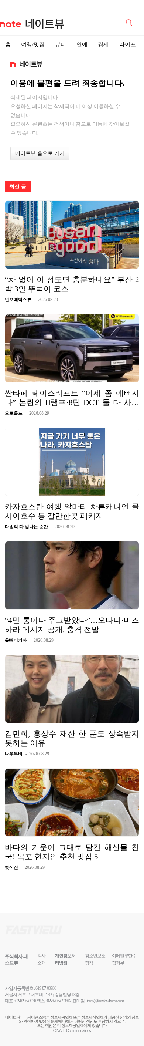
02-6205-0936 (25, 1000)
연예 (82, 44)
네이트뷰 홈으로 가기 (40, 153)
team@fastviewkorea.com (105, 1000)
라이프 (127, 44)
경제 (103, 44)
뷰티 (60, 44)
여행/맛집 (33, 44)
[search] (130, 22)
